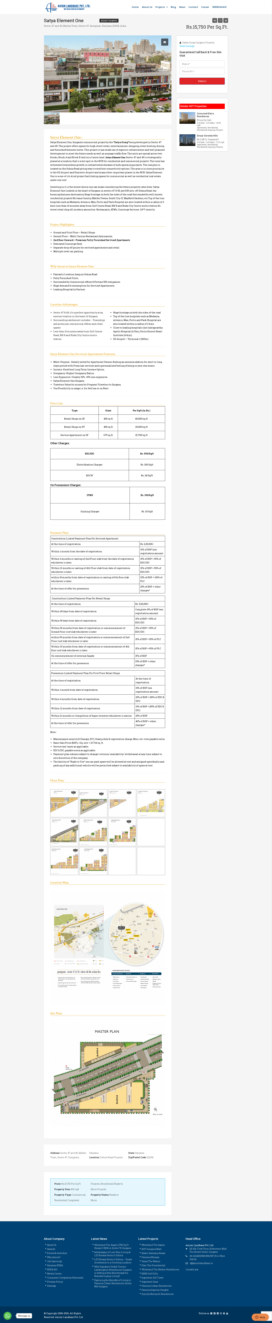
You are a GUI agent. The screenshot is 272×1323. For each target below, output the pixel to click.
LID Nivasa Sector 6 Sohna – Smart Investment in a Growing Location (113, 1261)
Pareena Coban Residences (157, 1285)
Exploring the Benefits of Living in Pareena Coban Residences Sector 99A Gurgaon (113, 1283)
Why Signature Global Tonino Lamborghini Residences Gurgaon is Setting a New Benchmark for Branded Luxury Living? (113, 1271)
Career (205, 7)
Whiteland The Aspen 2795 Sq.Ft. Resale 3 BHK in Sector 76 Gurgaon (112, 1246)
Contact (193, 7)
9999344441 (219, 7)
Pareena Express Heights (155, 1289)
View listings (186, 46)
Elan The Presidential (153, 1265)
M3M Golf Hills (150, 1273)
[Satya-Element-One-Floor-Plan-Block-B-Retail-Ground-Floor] (64, 832)
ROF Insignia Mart (151, 1249)
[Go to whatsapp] (7, 1316)
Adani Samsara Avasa (153, 1253)
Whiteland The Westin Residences (160, 1269)
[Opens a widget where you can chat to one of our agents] (260, 1317)
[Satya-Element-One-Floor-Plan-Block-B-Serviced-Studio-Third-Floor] (151, 861)
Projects (160, 7)
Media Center (54, 1273)
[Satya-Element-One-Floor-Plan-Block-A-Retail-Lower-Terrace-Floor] (122, 803)
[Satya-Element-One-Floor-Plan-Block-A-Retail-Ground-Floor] (93, 803)
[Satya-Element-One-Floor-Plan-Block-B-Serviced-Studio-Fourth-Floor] (64, 861)
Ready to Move (109, 20)
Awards (51, 1249)
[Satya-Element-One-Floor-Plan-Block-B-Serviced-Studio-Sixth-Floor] (122, 861)
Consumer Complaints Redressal (65, 1277)
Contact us (191, 1269)
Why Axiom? (53, 1257)
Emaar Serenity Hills (207, 135)
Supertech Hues (150, 1281)
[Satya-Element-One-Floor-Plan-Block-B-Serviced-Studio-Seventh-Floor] (93, 861)
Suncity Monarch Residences (158, 1293)
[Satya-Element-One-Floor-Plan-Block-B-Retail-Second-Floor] (93, 832)
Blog (173, 7)
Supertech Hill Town (153, 1277)
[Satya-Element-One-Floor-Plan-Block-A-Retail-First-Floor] (64, 803)
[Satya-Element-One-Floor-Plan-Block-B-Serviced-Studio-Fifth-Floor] (151, 832)
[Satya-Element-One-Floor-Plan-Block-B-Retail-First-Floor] (151, 803)
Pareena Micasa (150, 1257)
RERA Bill (52, 1269)
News (182, 7)
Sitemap (51, 1285)
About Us (147, 7)
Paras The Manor (151, 1261)
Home (135, 7)
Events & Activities (57, 1253)
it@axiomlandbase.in (201, 1263)
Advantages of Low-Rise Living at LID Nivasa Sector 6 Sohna (112, 1254)
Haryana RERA (55, 1265)
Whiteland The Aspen (153, 1244)
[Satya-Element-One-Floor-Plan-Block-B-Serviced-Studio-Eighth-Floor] (122, 832)
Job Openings (54, 1261)
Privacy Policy (55, 1281)
